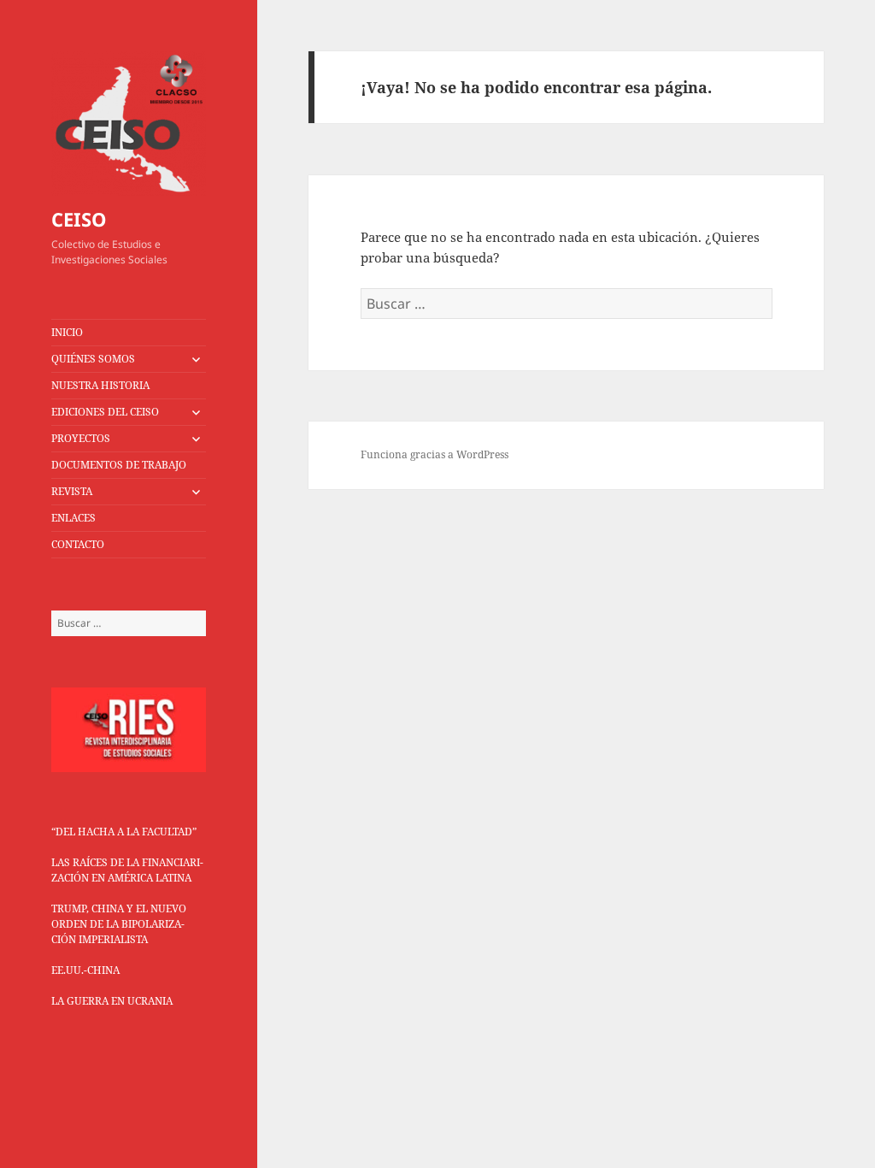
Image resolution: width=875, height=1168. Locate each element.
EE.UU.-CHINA (85, 970)
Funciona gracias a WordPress (434, 454)
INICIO (67, 332)
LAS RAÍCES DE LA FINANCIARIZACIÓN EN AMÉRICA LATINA (127, 870)
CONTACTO (77, 544)
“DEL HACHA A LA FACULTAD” (124, 831)
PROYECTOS (80, 438)
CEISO (79, 219)
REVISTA (71, 491)
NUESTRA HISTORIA (100, 385)
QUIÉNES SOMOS (93, 358)
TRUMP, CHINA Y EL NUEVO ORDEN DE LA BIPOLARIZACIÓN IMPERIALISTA (118, 924)
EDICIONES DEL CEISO (105, 411)
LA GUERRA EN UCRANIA (112, 1001)
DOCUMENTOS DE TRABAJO (118, 464)
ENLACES (73, 517)
